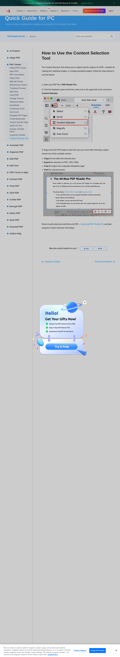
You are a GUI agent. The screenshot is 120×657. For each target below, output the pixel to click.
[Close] (116, 650)
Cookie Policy (53, 654)
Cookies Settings (80, 650)
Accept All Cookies (98, 650)
